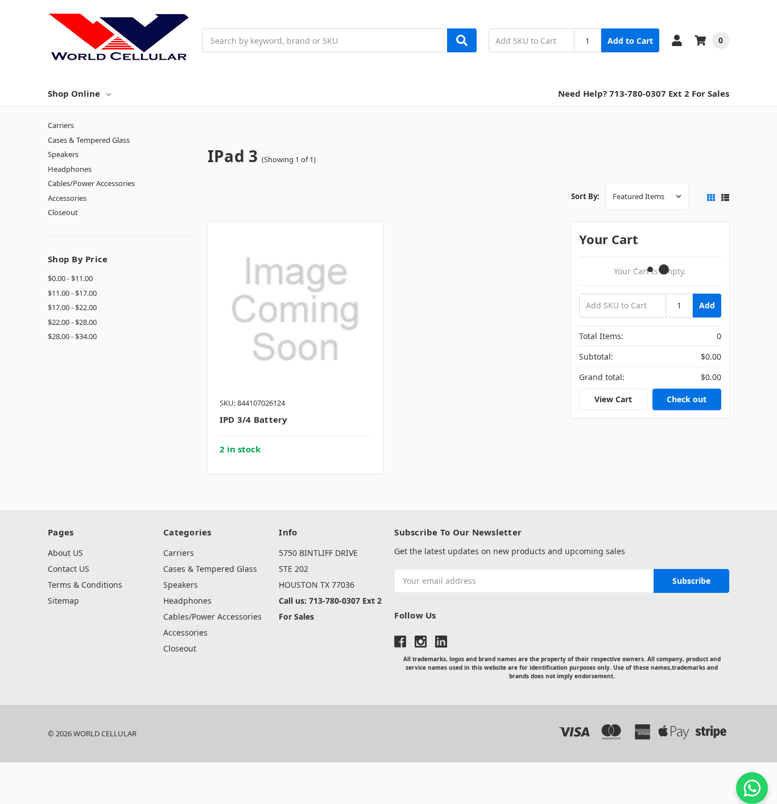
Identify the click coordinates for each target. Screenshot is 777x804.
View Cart (613, 399)
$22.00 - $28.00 (72, 322)
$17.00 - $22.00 (72, 307)
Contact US (68, 568)
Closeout (63, 212)
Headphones (70, 169)
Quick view (295, 312)
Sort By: (585, 196)
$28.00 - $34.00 (72, 336)
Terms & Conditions (85, 584)
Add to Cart (630, 40)
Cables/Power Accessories (91, 183)
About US (65, 552)
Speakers (63, 154)
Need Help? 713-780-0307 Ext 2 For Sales (643, 93)
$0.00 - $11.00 (70, 278)
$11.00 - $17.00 (72, 293)
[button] (388, 783)
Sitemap (63, 600)
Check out (686, 399)
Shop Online (74, 93)
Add (707, 305)
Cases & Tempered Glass (89, 140)
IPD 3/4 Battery (254, 419)
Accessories (67, 198)
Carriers (61, 125)
